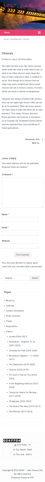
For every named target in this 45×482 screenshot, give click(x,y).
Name (5, 214)
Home (6, 39)
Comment (7, 174)
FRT (32, 477)
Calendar (10, 306)
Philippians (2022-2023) (20, 401)
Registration (11, 326)
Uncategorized (16, 39)
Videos (9, 331)
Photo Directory (13, 316)
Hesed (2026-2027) (18, 336)
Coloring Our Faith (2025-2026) (23, 350)
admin (29, 59)
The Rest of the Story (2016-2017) (25, 406)
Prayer (9, 321)
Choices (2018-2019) (18, 369)
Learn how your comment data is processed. (22, 266)
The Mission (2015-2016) (20, 411)
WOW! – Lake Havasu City (30, 470)
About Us (10, 300)
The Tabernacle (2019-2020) (22, 364)
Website (6, 241)
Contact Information (15, 311)
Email (5, 227)
